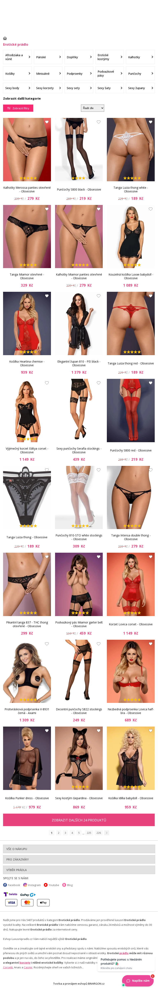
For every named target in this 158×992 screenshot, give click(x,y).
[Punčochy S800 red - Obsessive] (131, 410)
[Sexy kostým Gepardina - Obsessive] (79, 758)
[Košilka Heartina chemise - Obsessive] (27, 323)
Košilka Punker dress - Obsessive (27, 798)
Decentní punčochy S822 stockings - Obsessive (79, 711)
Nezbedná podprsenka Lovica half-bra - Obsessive (131, 711)
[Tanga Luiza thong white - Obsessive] (131, 149)
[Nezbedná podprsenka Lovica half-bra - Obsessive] (131, 671)
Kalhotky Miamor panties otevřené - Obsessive (79, 276)
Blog (70, 885)
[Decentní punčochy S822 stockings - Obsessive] (79, 671)
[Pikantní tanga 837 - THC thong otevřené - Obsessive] (27, 584)
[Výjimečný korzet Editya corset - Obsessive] (27, 410)
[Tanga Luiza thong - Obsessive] (27, 497)
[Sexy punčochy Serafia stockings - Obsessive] (79, 410)
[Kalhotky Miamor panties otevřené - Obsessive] (79, 236)
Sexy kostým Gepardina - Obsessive (79, 798)
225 (89, 833)
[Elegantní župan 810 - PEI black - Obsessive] (79, 323)
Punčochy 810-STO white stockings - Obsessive (78, 537)
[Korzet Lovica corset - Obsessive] (131, 584)
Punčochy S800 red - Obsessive (131, 450)
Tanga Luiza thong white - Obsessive (130, 189)
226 (99, 833)
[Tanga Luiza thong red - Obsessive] (131, 323)
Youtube (54, 885)
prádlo (124, 953)
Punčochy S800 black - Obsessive (79, 189)
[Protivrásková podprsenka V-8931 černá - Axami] (27, 671)
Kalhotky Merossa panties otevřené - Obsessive (27, 189)
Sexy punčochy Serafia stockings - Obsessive (79, 450)
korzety (25, 962)
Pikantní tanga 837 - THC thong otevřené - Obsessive (27, 624)
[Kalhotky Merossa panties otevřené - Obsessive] (27, 149)
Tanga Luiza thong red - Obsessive (131, 363)
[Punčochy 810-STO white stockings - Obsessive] (79, 497)
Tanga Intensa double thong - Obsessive (131, 537)
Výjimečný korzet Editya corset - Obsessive (27, 450)
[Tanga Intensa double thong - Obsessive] (131, 497)
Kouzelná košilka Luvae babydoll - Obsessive (130, 276)
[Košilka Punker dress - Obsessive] (27, 758)
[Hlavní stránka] (6, 38)
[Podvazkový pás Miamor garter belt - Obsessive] (79, 584)
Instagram (34, 885)
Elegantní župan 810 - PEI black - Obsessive (78, 363)
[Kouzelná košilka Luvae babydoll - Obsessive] (131, 236)
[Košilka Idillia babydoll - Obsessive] (131, 758)
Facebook (14, 885)
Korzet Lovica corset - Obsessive (131, 624)
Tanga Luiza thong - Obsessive (26, 537)
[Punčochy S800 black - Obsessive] (79, 149)
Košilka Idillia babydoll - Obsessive (130, 798)
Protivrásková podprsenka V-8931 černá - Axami (27, 711)
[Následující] (106, 832)
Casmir (28, 967)
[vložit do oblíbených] (46, 123)
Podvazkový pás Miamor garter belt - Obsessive (79, 624)
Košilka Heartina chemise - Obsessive (27, 363)
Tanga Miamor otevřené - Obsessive (27, 276)
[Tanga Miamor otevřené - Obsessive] (27, 236)
